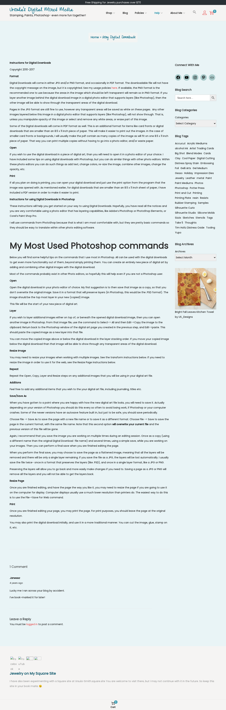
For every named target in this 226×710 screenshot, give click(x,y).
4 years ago (16, 582)
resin (195, 198)
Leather (190, 178)
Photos (199, 183)
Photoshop (181, 188)
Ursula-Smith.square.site (90, 681)
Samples (203, 203)
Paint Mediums (184, 183)
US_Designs (186, 317)
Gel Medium (200, 168)
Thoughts (191, 222)
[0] (211, 13)
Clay (177, 158)
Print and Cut (183, 193)
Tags (210, 217)
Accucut (180, 143)
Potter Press (197, 188)
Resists (204, 198)
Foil (177, 168)
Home (95, 37)
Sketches (188, 217)
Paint (209, 178)
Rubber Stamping (185, 203)
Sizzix (178, 217)
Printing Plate (183, 198)
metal (200, 178)
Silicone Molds (206, 213)
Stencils (200, 217)
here (114, 88)
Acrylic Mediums (197, 143)
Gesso (179, 173)
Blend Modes (194, 153)
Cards (207, 153)
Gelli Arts (185, 168)
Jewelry (179, 178)
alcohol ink (181, 148)
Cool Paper (188, 158)
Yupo (178, 232)
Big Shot (180, 153)
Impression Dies (204, 173)
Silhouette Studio (185, 213)
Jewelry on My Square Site (33, 673)
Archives (180, 251)
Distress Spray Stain (187, 163)
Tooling (210, 227)
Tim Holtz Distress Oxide (189, 227)
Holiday (188, 173)
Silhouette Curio (185, 208)
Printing (197, 193)
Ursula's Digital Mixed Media (41, 10)
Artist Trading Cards (202, 148)
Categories (182, 117)
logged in (32, 624)
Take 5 (179, 222)
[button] (194, 12)
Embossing (207, 163)
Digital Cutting (206, 158)
